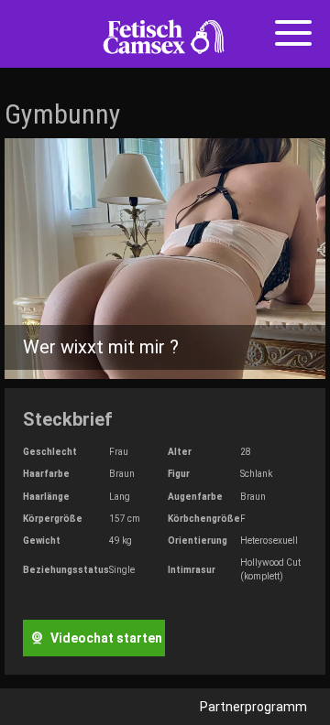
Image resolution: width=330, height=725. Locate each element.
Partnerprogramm (253, 706)
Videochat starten (105, 638)
